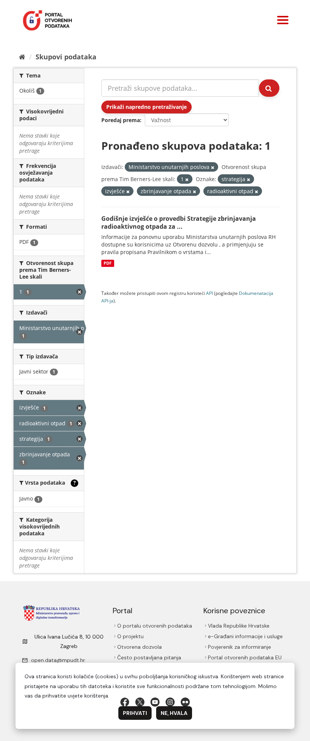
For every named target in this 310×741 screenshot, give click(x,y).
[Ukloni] (212, 167)
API (209, 293)
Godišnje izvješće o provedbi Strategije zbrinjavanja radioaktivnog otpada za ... (178, 222)
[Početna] (22, 56)
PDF (108, 263)
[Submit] (269, 88)
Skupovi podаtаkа (66, 56)
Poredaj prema (120, 120)
